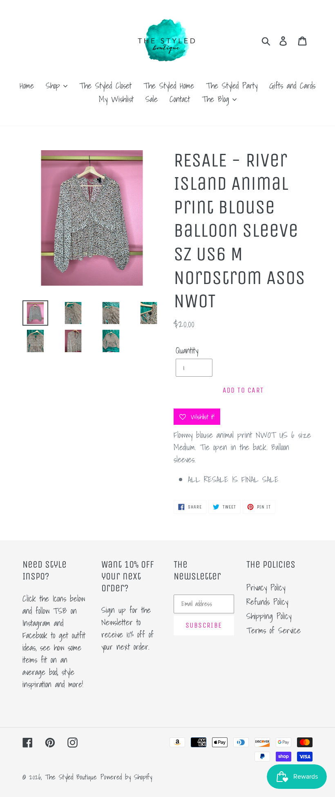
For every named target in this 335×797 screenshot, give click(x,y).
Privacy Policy (265, 587)
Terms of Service (273, 630)
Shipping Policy (268, 616)
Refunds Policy (267, 601)
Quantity (187, 350)
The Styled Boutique (71, 776)
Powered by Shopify (126, 776)
